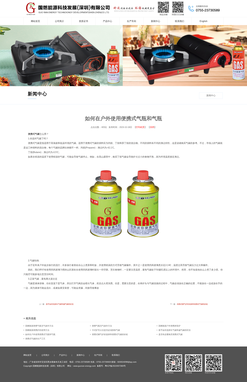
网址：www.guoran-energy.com (81, 366)
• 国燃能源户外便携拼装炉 (169, 326)
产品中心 (107, 21)
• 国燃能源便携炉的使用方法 (36, 330)
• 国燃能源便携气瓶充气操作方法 (38, 326)
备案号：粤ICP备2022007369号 (111, 366)
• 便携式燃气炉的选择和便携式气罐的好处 (109, 334)
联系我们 (179, 21)
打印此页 (140, 127)
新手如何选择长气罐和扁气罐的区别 (59, 304)
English (203, 21)
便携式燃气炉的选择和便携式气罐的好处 (192, 304)
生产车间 (131, 21)
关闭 (152, 127)
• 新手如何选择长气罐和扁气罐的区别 (174, 330)
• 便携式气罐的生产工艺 (34, 339)
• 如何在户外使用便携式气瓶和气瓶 (39, 334)
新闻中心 (155, 21)
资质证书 (83, 21)
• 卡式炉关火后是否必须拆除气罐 (105, 330)
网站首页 (35, 21)
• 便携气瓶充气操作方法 (101, 326)
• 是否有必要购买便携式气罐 (170, 334)
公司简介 (59, 21)
